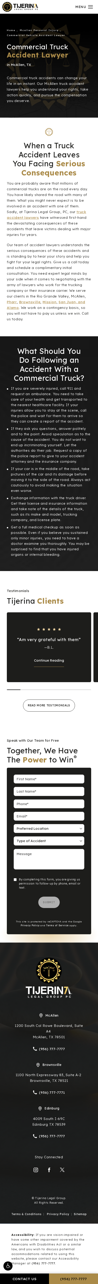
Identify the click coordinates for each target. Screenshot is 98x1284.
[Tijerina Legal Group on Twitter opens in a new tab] (62, 1169)
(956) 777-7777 (43, 1263)
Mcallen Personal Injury (39, 30)
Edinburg (51, 1108)
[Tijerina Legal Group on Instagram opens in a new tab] (35, 1169)
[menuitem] (35, 1169)
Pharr (12, 302)
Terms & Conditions (26, 1214)
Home (11, 30)
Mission (50, 302)
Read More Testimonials (49, 705)
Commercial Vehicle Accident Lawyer (36, 35)
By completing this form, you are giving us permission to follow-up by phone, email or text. (50, 883)
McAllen (52, 1015)
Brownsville (30, 302)
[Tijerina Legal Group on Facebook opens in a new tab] (49, 1169)
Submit (49, 902)
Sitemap (80, 1214)
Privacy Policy (30, 925)
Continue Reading (49, 660)
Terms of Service (57, 925)
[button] (8, 1266)
